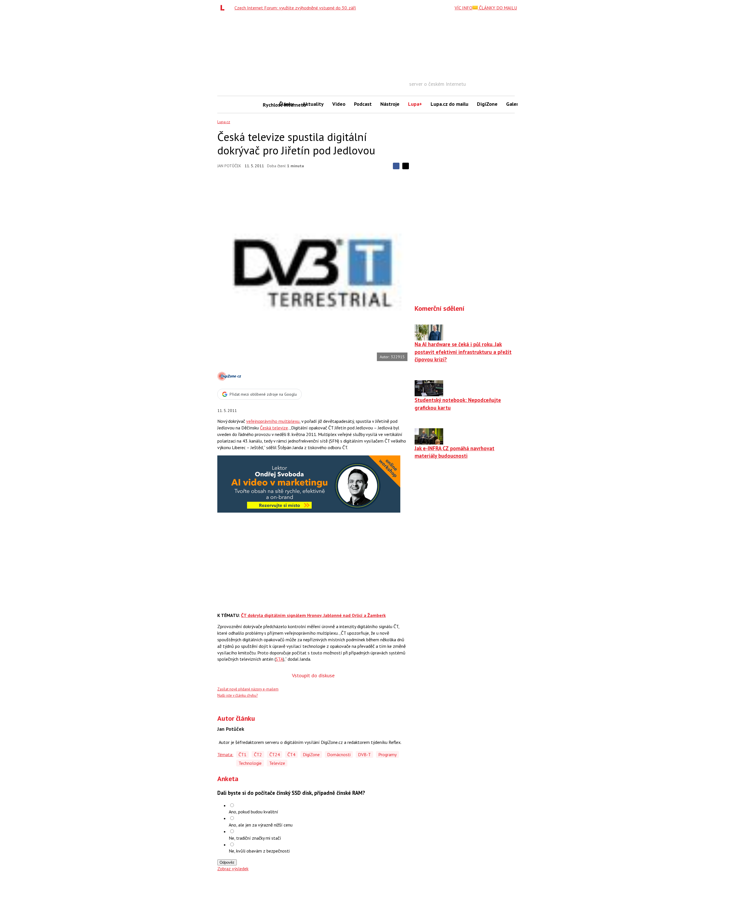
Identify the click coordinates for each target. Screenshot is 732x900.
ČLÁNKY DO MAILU (497, 8)
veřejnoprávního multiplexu (272, 421)
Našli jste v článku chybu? (237, 695)
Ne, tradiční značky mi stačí (255, 838)
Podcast (363, 104)
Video (338, 104)
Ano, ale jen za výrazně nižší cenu (261, 825)
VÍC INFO (463, 8)
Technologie (250, 763)
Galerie (514, 104)
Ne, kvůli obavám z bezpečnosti (259, 851)
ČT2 (258, 754)
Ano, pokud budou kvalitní (253, 812)
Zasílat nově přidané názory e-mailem (248, 689)
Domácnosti (339, 754)
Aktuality (313, 104)
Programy (387, 754)
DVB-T (364, 754)
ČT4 (291, 754)
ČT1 (242, 754)
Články (286, 104)
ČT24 (274, 754)
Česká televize (274, 428)
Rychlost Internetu (269, 104)
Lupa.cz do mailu (449, 104)
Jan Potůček (229, 165)
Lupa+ (415, 104)
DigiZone (487, 104)
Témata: (225, 754)
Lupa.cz (223, 121)
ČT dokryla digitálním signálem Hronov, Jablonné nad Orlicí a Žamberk (313, 615)
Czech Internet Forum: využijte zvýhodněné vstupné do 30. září (295, 8)
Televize (277, 763)
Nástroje (389, 104)
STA (279, 659)
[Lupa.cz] (223, 8)
